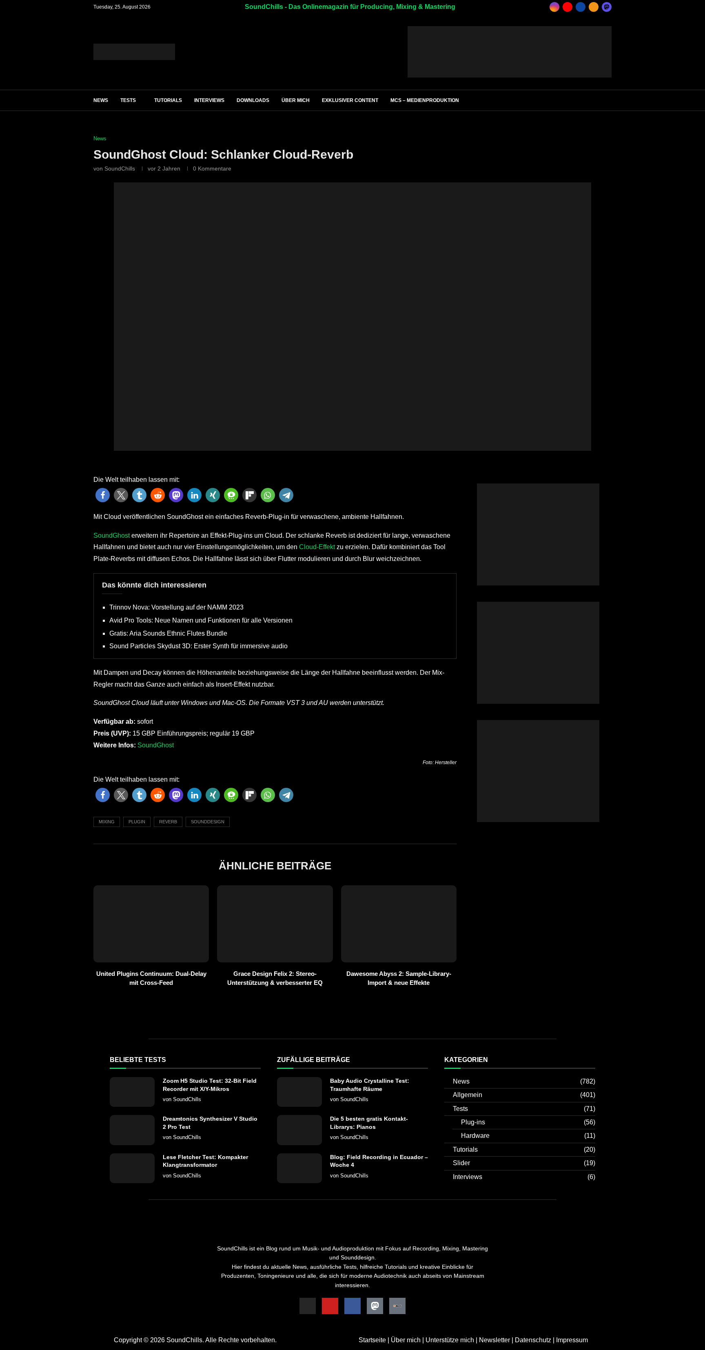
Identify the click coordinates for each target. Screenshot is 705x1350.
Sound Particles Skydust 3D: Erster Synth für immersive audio (198, 646)
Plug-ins (528, 1122)
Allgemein (524, 1094)
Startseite (372, 1340)
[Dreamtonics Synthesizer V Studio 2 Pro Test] (132, 1130)
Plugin (137, 821)
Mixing (107, 821)
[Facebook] (580, 7)
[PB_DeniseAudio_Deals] (510, 29)
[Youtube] (567, 7)
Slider (524, 1162)
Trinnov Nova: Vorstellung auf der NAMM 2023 (176, 607)
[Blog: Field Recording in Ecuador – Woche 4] (299, 1168)
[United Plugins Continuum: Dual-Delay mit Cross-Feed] (151, 923)
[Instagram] (554, 7)
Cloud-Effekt (317, 546)
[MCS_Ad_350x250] (538, 605)
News (100, 100)
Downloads (253, 100)
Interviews (209, 100)
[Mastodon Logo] (375, 1306)
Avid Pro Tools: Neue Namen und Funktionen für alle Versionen (201, 620)
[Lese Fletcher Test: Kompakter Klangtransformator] (132, 1168)
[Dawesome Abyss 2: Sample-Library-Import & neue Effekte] (399, 923)
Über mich (296, 100)
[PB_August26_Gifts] (538, 486)
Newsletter (494, 1340)
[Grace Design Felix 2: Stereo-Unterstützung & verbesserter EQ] (275, 923)
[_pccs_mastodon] (607, 7)
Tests (128, 100)
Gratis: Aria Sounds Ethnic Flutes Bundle (168, 633)
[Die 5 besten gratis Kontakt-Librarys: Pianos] (299, 1130)
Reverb (168, 821)
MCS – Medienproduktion (424, 100)
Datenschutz (533, 1340)
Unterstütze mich (450, 1340)
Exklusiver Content (350, 100)
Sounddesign (207, 821)
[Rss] (594, 7)
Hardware (528, 1135)
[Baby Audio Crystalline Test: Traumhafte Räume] (299, 1092)
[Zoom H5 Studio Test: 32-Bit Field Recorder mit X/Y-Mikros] (132, 1092)
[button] (102, 495)
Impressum (572, 1340)
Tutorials (168, 100)
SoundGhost (111, 535)
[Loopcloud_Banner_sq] (538, 723)
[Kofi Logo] (397, 1306)
